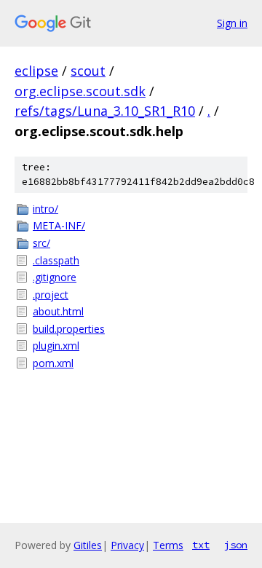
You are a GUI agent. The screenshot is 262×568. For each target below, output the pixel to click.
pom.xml (53, 363)
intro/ (45, 209)
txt (201, 544)
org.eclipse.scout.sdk (80, 91)
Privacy (127, 545)
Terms (168, 545)
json (235, 544)
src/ (41, 243)
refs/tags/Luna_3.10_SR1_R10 (105, 110)
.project (50, 294)
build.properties (69, 329)
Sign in (232, 23)
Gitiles (88, 545)
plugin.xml (56, 345)
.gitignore (54, 277)
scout (88, 70)
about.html (58, 311)
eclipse (36, 70)
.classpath (56, 260)
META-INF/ (59, 225)
